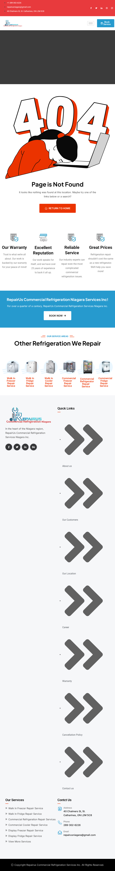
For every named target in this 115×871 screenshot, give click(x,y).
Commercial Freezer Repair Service (69, 382)
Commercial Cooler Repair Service (27, 824)
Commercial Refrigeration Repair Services (32, 819)
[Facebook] (91, 8)
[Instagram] (112, 8)
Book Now (56, 315)
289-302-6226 (72, 825)
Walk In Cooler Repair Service (49, 382)
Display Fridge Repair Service (25, 835)
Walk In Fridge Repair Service (30, 382)
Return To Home (59, 208)
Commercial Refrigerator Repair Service (87, 382)
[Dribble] (107, 8)
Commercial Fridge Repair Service (105, 382)
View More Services (19, 841)
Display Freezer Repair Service (25, 830)
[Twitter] (96, 8)
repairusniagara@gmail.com (79, 834)
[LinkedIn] (101, 8)
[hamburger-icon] (90, 23)
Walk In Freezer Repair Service (11, 382)
